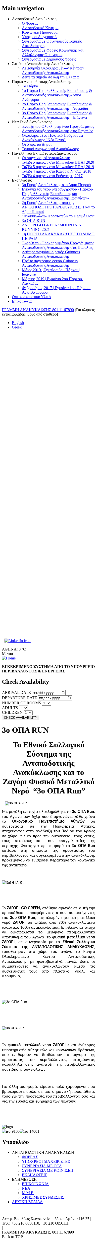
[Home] (9, 658)
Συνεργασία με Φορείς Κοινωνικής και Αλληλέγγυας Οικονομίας (52, 52)
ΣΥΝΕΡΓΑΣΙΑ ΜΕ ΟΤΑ (42, 1166)
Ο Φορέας (30, 23)
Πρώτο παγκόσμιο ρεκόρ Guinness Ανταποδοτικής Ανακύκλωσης (50, 263)
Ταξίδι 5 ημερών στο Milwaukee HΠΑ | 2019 (58, 167)
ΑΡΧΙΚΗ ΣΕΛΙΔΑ (27, 1202)
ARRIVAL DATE (16, 692)
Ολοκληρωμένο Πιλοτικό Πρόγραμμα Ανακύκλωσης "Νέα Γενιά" (52, 137)
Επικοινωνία (22, 301)
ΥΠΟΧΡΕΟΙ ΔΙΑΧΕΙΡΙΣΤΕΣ (46, 1161)
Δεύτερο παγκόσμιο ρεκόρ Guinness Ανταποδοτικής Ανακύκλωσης (51, 254)
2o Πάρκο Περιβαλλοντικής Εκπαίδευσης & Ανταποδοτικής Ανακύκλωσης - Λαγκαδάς (57, 106)
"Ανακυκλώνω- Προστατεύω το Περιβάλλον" (58, 216)
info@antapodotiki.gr (20, 1228)
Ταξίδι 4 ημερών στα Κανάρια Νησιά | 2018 (56, 171)
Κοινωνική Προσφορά (39, 32)
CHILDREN (12, 712)
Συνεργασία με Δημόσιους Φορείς (49, 59)
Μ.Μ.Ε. (28, 1193)
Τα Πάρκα (30, 86)
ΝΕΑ (26, 1188)
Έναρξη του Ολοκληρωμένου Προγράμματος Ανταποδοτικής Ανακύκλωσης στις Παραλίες (58, 128)
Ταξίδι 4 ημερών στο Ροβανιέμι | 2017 (52, 176)
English (18, 323)
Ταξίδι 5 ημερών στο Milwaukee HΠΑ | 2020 (58, 162)
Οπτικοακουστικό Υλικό (31, 297)
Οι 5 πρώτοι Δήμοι (36, 144)
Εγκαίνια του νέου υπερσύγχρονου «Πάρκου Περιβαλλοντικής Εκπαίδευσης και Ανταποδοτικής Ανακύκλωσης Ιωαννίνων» (57, 193)
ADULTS (10, 708)
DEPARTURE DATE (19, 698)
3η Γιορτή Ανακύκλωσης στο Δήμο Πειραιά (56, 185)
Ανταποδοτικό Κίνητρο (40, 28)
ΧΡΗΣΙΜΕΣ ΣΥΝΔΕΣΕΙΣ (43, 1197)
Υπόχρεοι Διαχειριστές (40, 37)
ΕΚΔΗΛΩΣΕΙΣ (34, 1175)
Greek (17, 327)
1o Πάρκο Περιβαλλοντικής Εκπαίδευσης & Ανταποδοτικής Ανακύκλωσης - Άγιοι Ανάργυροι (57, 95)
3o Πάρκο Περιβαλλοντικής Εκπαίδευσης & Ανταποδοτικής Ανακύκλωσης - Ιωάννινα (57, 115)
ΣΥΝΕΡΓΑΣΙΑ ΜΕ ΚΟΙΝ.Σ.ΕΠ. (48, 1170)
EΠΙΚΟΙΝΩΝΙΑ (35, 1184)
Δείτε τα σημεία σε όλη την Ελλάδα (50, 77)
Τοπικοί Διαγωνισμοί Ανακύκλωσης (50, 149)
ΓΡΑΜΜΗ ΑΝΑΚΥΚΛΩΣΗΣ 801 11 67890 (38, 310)
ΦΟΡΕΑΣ (30, 1157)
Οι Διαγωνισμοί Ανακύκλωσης (46, 158)
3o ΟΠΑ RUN (33, 220)
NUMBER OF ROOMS (21, 703)
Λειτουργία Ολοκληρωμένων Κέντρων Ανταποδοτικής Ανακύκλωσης (53, 70)
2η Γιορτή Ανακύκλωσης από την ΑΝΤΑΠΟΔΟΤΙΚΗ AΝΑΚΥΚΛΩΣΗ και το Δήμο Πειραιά (58, 207)
